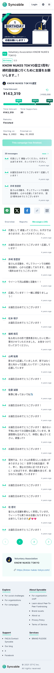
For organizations (13, 600)
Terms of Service (39, 624)
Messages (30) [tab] (40, 222)
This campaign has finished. (27, 142)
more (44, 154)
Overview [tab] (10, 222)
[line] (7, 211)
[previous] (5, 542)
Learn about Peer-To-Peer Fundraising (41, 605)
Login (34, 4)
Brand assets (38, 611)
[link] (37, 211)
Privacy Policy (38, 620)
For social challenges (14, 596)
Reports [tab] (23, 222)
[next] (49, 542)
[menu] (49, 4)
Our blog (9, 646)
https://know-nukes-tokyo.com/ (33, 570)
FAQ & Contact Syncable (11, 640)
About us (36, 615)
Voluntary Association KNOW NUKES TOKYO (28, 54)
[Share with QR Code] (47, 211)
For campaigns (11, 605)
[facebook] (27, 211)
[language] (43, 4)
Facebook (9, 655)
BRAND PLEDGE (39, 638)
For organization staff (39, 597)
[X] (17, 211)
